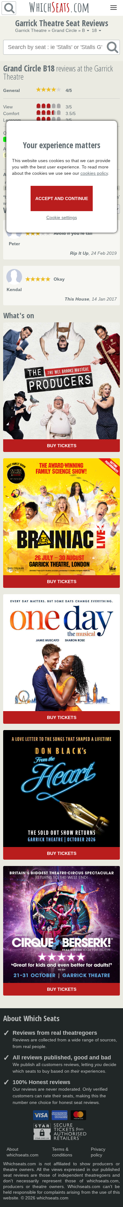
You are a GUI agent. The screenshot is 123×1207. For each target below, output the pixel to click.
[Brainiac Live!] (61, 523)
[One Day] (61, 659)
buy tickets (61, 445)
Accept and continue (61, 198)
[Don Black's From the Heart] (61, 795)
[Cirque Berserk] (61, 931)
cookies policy (94, 173)
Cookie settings (61, 217)
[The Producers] (61, 387)
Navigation (112, 3)
